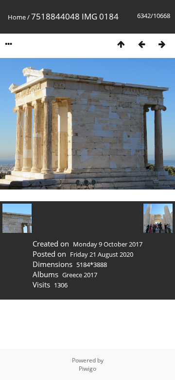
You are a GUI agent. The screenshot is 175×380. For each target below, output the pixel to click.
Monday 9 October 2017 (107, 244)
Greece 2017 (79, 274)
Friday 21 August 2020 (101, 254)
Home (17, 17)
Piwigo (87, 368)
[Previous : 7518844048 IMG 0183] (141, 44)
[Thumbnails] (121, 44)
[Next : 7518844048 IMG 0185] (162, 44)
